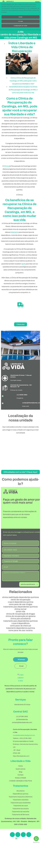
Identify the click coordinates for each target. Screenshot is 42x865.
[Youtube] (28, 834)
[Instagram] (17, 834)
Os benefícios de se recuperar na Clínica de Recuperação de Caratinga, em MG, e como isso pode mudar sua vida (23, 89)
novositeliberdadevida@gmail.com (24, 735)
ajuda (23, 264)
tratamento (14, 232)
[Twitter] (23, 834)
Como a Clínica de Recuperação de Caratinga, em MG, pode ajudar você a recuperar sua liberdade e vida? (23, 81)
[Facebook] (12, 834)
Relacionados (20, 592)
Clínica (6, 166)
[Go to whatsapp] (36, 838)
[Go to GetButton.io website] (36, 842)
